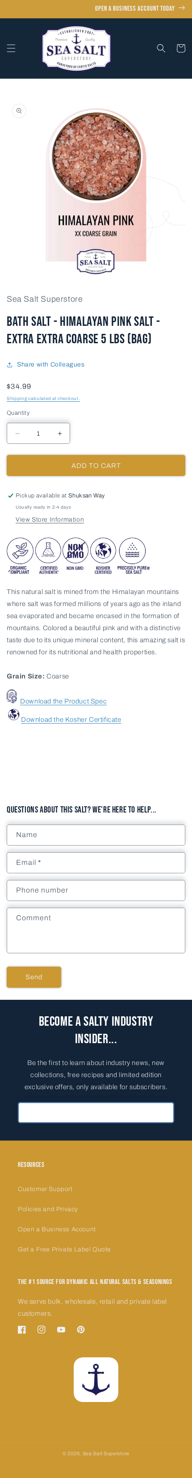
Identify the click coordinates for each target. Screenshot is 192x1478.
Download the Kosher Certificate (71, 719)
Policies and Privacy (48, 1209)
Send (33, 977)
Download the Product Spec (63, 701)
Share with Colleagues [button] (51, 364)
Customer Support (45, 1189)
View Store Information (50, 519)
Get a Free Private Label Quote (64, 1249)
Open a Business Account (57, 1229)
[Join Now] (164, 1112)
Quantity (18, 413)
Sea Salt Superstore (106, 1453)
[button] (11, 48)
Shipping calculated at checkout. (43, 398)
